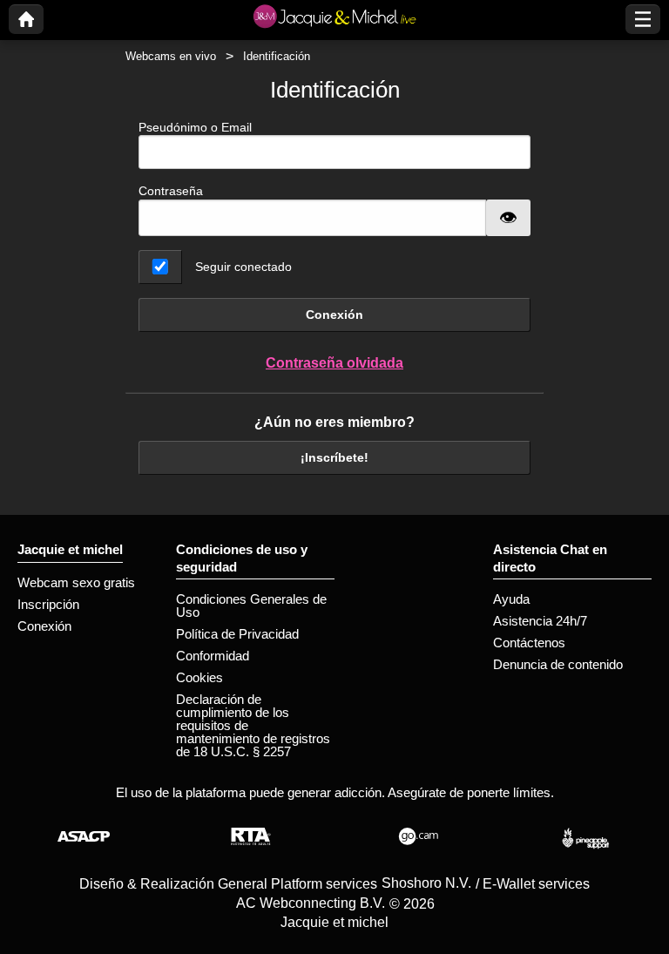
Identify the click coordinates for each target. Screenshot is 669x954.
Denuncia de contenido (558, 664)
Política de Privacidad (237, 633)
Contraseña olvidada (334, 362)
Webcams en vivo (170, 56)
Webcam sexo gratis (76, 582)
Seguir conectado (243, 267)
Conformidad (212, 655)
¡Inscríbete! (334, 457)
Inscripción (48, 604)
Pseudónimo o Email (195, 127)
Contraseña (171, 191)
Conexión (334, 314)
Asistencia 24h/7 (540, 620)
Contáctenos (529, 642)
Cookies (199, 677)
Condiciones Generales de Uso (251, 605)
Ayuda (511, 599)
